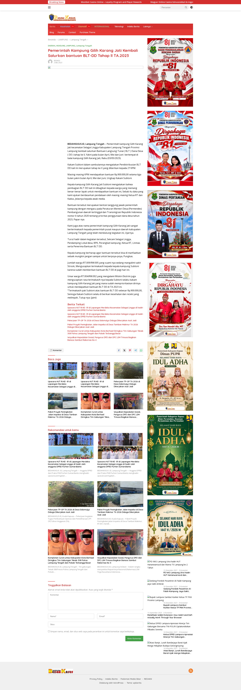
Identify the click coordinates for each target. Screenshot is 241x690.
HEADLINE (60, 45)
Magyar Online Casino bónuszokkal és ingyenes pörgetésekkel (150, 2)
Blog (52, 32)
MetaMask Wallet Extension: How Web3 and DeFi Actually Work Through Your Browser (169, 616)
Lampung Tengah (84, 45)
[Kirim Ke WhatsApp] (141, 350)
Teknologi (119, 26)
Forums (61, 32)
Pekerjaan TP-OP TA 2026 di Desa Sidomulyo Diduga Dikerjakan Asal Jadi (102, 320)
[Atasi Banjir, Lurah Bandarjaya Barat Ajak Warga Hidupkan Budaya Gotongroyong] (170, 644)
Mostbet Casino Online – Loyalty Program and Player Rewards (81, 2)
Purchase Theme (87, 32)
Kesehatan (65, 26)
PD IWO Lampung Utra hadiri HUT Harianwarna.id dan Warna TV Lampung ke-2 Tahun (176, 573)
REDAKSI (57, 60)
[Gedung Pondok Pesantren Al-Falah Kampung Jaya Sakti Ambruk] (170, 582)
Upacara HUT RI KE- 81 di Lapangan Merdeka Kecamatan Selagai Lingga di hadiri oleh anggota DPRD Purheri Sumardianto (105, 308)
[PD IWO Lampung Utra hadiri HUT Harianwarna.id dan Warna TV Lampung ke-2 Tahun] (170, 564)
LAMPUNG (70, 45)
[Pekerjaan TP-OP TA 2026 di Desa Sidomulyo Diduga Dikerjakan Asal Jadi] (128, 370)
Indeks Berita (133, 26)
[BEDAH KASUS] (62, 16)
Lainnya (147, 26)
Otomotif (82, 26)
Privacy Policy (96, 679)
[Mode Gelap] (191, 7)
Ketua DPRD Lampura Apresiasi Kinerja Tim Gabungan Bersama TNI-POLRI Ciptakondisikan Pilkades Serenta (178, 635)
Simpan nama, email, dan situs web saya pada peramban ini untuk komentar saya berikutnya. (92, 631)
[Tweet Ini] (124, 350)
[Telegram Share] (135, 350)
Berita (52, 26)
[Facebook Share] (119, 350)
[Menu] (50, 7)
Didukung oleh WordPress (111, 683)
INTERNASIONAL (102, 26)
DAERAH (51, 45)
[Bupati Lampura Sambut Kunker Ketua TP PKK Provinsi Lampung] (170, 599)
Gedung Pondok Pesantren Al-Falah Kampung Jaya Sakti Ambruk (177, 590)
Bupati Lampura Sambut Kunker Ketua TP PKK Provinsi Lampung (177, 606)
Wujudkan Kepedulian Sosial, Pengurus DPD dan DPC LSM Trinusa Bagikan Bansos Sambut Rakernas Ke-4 (102, 338)
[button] (186, 7)
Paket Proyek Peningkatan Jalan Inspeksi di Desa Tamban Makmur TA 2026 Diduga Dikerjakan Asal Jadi (103, 325)
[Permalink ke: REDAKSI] (50, 61)
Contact (72, 32)
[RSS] (191, 671)
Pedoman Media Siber (131, 679)
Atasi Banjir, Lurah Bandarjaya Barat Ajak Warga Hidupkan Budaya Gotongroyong (177, 651)
